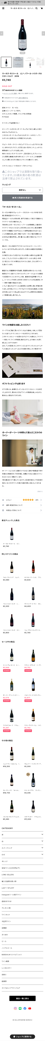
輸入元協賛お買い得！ (9, 881)
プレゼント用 (6, 908)
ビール (4, 941)
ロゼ (3, 855)
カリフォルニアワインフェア (11, 988)
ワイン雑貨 (5, 961)
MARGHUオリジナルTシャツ (12, 955)
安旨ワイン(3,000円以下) (11, 868)
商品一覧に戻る (22, 998)
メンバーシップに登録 (10, 93)
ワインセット (6, 915)
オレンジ (5, 861)
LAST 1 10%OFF (8, 888)
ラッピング (6, 185)
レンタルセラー (7, 968)
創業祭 (4, 981)
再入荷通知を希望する (24, 198)
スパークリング (7, 848)
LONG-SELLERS (8, 875)
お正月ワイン (6, 921)
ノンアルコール (7, 948)
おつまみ (5, 935)
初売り (4, 975)
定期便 (4, 928)
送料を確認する (23, 98)
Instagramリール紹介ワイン (11, 895)
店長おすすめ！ (7, 901)
